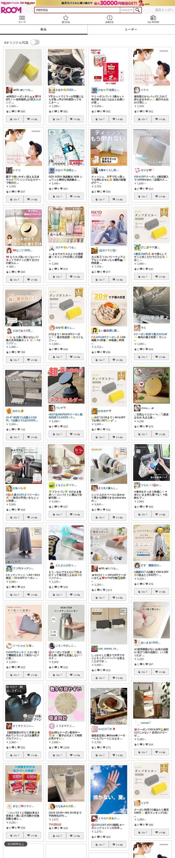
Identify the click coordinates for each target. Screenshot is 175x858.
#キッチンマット (15, 574)
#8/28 (52, 812)
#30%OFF (100, 824)
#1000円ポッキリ (16, 652)
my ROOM (153, 19)
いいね (34, 119)
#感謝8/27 (140, 572)
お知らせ (109, 19)
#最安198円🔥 (142, 253)
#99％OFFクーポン (145, 176)
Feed (22, 19)
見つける (66, 19)
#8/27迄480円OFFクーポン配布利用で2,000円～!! (66, 416)
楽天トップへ (164, 10)
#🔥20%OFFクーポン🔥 (105, 337)
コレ (15, 119)
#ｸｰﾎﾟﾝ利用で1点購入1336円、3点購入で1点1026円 (21, 419)
